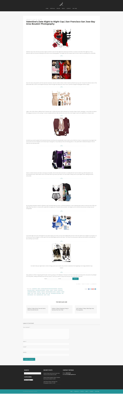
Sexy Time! (75, 8)
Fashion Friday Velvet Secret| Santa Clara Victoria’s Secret (51, 374)
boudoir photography (40, 290)
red (49, 293)
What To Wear (85, 284)
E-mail (24, 346)
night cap (39, 293)
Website (24, 352)
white (48, 294)
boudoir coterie (31, 290)
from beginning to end (51, 291)
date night (60, 290)
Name (45, 278)
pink (47, 293)
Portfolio (52, 8)
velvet (45, 294)
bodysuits (60, 288)
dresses (38, 291)
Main (79, 284)
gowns (62, 291)
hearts (29, 293)
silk (35, 294)
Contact (69, 8)
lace (32, 293)
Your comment (26, 327)
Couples (55, 290)
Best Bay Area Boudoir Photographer (49, 288)
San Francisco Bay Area (56, 293)
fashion (43, 291)
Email (60, 278)
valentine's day (40, 294)
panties (43, 293)
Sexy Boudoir (30, 294)
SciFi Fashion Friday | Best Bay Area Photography (50, 382)
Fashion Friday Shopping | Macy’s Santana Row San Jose (51, 378)
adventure (34, 288)
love (35, 293)
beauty (39, 288)
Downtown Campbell (32, 291)
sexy (62, 293)
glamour (58, 291)
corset (51, 290)
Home (47, 8)
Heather (40, 19)
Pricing (58, 8)
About (63, 8)
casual (47, 290)
